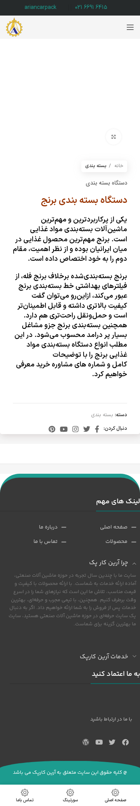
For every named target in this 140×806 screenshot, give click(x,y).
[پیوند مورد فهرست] (110, 527)
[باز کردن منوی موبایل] (130, 27)
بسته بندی (96, 165)
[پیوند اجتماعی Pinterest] (52, 429)
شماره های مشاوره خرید (70, 364)
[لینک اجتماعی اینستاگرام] (75, 429)
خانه (118, 165)
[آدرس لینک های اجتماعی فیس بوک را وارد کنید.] (97, 429)
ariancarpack (40, 7)
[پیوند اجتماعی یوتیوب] (64, 429)
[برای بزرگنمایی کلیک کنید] (113, 137)
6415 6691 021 (91, 7)
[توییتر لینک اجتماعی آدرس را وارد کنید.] (87, 429)
